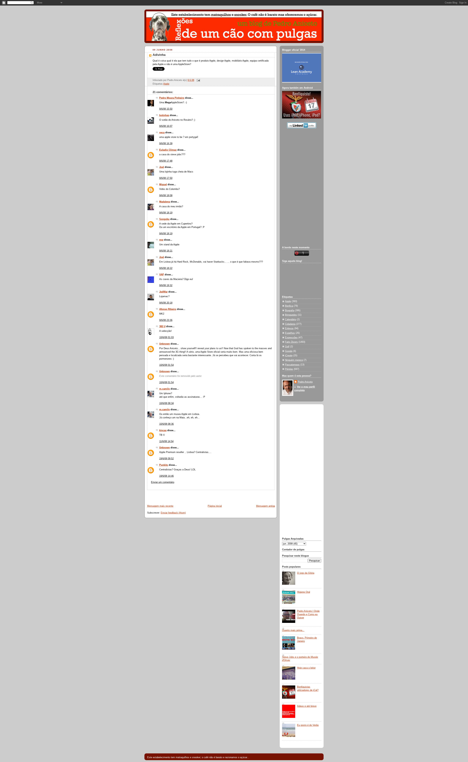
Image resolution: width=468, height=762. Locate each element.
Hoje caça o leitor (306, 668)
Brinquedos (291, 315)
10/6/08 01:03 (166, 337)
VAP (161, 274)
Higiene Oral (303, 592)
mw (161, 240)
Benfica (289, 306)
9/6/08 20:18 (165, 303)
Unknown (164, 344)
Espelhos (290, 333)
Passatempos (292, 364)
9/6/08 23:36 (165, 320)
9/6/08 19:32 (165, 285)
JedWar (163, 292)
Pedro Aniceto (305, 382)
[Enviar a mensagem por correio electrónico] (198, 80)
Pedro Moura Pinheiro (171, 98)
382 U (162, 326)
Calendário (290, 319)
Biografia (289, 310)
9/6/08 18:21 (165, 251)
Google (288, 351)
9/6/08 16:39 (165, 143)
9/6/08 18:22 (165, 268)
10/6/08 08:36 (166, 424)
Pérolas (289, 369)
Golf (287, 346)
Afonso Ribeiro (167, 309)
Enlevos (289, 328)
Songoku (164, 219)
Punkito (163, 465)
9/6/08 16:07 (165, 126)
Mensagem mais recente (160, 506)
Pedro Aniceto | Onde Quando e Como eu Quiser (308, 614)
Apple (166, 84)
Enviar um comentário (162, 482)
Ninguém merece (294, 360)
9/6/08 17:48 (165, 161)
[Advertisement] (187, 495)
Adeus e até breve (306, 706)
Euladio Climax (168, 150)
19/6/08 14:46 (166, 476)
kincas (163, 430)
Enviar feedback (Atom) (173, 513)
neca (162, 132)
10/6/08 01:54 (166, 365)
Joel (161, 167)
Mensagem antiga (265, 506)
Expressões (291, 337)
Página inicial (215, 506)
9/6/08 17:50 (165, 178)
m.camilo (164, 389)
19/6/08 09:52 (166, 458)
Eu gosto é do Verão (308, 725)
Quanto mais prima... (293, 630)
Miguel (163, 184)
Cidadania (290, 324)
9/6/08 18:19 (165, 212)
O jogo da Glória (305, 573)
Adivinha (159, 55)
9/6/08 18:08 (165, 195)
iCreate (288, 355)
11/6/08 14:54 (166, 441)
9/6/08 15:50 (165, 109)
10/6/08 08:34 (166, 403)
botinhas (164, 115)
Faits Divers (291, 342)
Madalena (164, 201)
